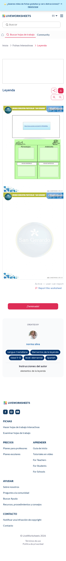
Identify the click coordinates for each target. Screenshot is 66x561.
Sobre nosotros (11, 486)
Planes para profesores (15, 448)
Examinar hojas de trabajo (16, 432)
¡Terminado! (33, 306)
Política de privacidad (33, 544)
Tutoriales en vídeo (43, 454)
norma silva (33, 344)
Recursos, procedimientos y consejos (22, 504)
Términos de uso (33, 541)
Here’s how (33, 7)
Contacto (8, 525)
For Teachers (39, 459)
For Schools (39, 471)
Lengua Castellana (17, 352)
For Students (40, 465)
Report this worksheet (50, 288)
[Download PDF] (61, 90)
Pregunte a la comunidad (16, 492)
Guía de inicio (40, 448)
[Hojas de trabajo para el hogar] (2, 34)
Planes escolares (11, 454)
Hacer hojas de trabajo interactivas (21, 427)
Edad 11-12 (16, 357)
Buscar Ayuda (10, 498)
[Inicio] (16, 15)
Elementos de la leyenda (45, 352)
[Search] (6, 24)
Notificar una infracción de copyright (22, 519)
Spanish (51, 357)
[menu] (62, 16)
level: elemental (34, 357)
